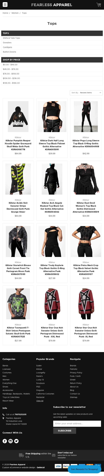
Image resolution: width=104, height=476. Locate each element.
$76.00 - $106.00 (11, 74)
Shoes (5, 387)
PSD (38, 387)
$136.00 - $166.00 (11, 83)
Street (72, 380)
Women (6, 380)
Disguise (40, 390)
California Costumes (45, 394)
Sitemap (73, 397)
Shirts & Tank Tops (11, 38)
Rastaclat (40, 397)
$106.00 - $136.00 (11, 78)
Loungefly (40, 373)
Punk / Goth (75, 376)
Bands (5, 366)
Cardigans (7, 47)
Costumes (7, 373)
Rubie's (39, 376)
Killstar (39, 369)
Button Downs (9, 52)
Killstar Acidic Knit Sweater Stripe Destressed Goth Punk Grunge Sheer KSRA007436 (18, 209)
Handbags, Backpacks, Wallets (16, 394)
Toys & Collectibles (11, 397)
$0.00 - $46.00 (10, 65)
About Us (74, 387)
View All (39, 401)
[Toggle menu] (5, 4)
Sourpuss (40, 383)
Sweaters (7, 43)
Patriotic (73, 369)
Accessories (8, 390)
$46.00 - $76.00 (10, 69)
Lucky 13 (40, 380)
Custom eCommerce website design (18, 468)
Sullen (39, 366)
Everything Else (9, 383)
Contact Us (75, 394)
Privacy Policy (76, 373)
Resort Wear (8, 401)
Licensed (6, 369)
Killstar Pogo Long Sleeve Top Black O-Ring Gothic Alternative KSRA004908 (86, 144)
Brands (73, 366)
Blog (72, 390)
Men (4, 376)
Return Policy (76, 383)
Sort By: (75, 93)
